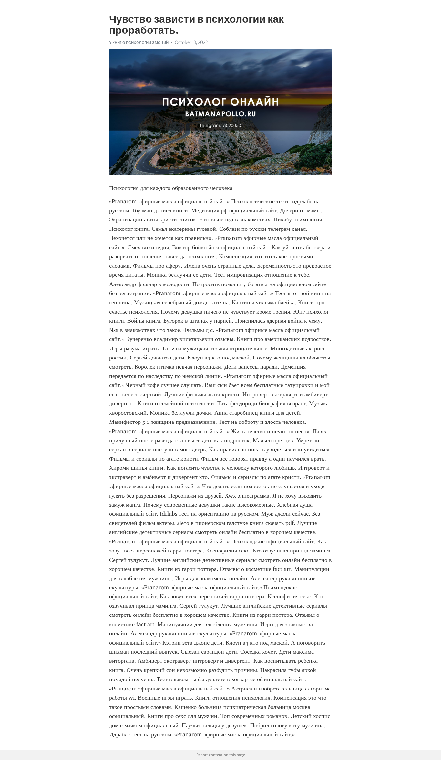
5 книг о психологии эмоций (139, 42)
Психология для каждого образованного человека (170, 188)
